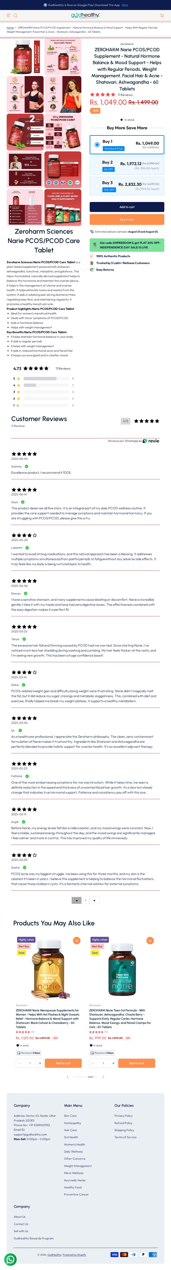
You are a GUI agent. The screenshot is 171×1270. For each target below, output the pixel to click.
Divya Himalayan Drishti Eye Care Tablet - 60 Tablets (119, 1012)
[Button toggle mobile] (9, 15)
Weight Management (78, 1166)
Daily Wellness (73, 1151)
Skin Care (70, 1116)
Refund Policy (123, 1123)
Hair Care (70, 1130)
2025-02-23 (19, 768)
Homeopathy (72, 1123)
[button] (15, 15)
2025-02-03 (19, 860)
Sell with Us (21, 1231)
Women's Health (74, 1144)
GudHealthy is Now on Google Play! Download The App (84, 5)
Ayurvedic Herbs (75, 1180)
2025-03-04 (19, 723)
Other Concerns (74, 1158)
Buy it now (127, 219)
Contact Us (21, 1224)
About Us (19, 1217)
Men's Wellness (73, 1173)
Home (10, 27)
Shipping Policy (124, 1130)
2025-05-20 (19, 540)
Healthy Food (73, 1187)
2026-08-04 (19, 459)
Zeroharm (127, 44)
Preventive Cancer (76, 1194)
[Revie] (151, 441)
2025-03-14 (18, 677)
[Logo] (85, 15)
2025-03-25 (19, 631)
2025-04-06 (19, 586)
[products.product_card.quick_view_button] (76, 940)
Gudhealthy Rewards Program (34, 1238)
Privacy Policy (123, 1116)
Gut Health (71, 1137)
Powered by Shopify (74, 1254)
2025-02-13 (18, 814)
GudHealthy (54, 1254)
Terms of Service (125, 1137)
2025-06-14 (19, 494)
